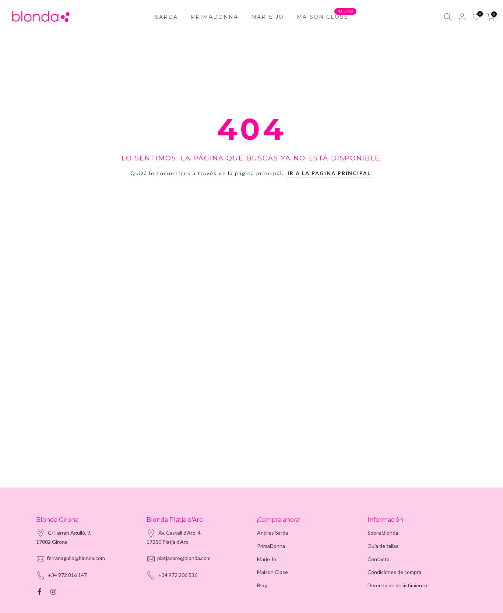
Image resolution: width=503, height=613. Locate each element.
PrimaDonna (271, 546)
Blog (262, 585)
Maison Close (272, 572)
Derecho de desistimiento (397, 585)
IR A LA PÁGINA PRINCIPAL (329, 173)
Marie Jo (266, 559)
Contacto (378, 559)
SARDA (166, 17)
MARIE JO (267, 17)
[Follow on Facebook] (39, 591)
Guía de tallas (382, 546)
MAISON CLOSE (325, 16)
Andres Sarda (272, 532)
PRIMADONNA (214, 17)
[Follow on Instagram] (53, 591)
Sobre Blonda (382, 532)
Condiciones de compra (394, 572)
